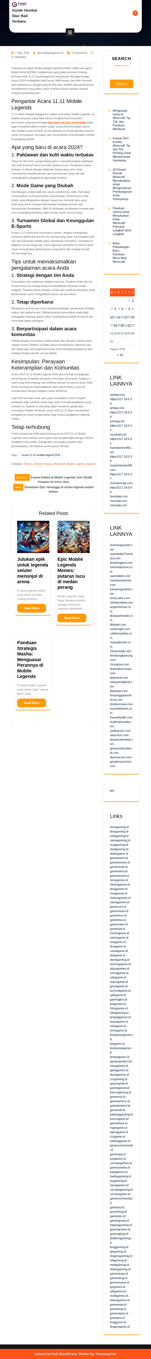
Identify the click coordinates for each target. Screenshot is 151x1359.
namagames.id (119, 902)
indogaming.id (119, 835)
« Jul (120, 354)
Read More (31, 608)
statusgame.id (119, 853)
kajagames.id (118, 1171)
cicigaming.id (118, 1079)
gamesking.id (118, 1278)
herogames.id (119, 880)
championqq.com (121, 483)
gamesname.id (119, 1282)
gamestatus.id (119, 1313)
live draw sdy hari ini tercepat (67, 122)
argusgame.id (119, 981)
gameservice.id (120, 1101)
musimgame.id (119, 933)
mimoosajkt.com (120, 651)
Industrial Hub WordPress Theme (62, 1354)
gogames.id (117, 1286)
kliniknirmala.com (121, 704)
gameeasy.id (118, 1304)
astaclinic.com (119, 735)
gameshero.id (119, 858)
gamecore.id (118, 906)
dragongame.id (120, 1326)
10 (111, 317)
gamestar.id (117, 928)
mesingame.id (119, 937)
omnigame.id (118, 1030)
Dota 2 (28, 463)
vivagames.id (118, 893)
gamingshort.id (119, 1087)
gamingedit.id (119, 1083)
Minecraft (59, 463)
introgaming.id (119, 1012)
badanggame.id (120, 1141)
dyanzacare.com (120, 757)
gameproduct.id (120, 1105)
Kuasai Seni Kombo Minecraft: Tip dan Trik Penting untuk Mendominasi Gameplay (122, 149)
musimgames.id (120, 897)
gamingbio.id (118, 999)
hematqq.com (119, 496)
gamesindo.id (119, 866)
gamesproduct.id (121, 1061)
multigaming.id (119, 1264)
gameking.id (118, 1309)
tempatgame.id (119, 1057)
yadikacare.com (120, 730)
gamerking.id (118, 1211)
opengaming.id (119, 959)
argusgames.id (119, 968)
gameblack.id (118, 1123)
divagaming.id (119, 831)
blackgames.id (119, 1074)
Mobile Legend (75, 463)
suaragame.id (119, 1021)
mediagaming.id (120, 1176)
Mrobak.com (118, 624)
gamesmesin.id (120, 862)
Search (121, 58)
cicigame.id (117, 1136)
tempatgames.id (120, 1017)
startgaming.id (119, 849)
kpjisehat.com (119, 677)
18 (115, 325)
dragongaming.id (121, 1255)
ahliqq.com (117, 408)
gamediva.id (118, 919)
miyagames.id (119, 1065)
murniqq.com (118, 500)
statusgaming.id (120, 1269)
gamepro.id (117, 1317)
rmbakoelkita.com (121, 602)
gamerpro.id (118, 1216)
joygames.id (118, 1158)
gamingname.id (120, 1229)
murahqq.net (118, 434)
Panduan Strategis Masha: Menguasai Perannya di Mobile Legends (30, 659)
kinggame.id (118, 1322)
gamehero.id (118, 915)
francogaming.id (120, 1092)
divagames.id (118, 889)
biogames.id (118, 1003)
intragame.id (118, 1026)
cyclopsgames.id (121, 1163)
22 (129, 325)
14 (125, 317)
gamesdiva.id (118, 871)
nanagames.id (119, 1185)
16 (132, 317)
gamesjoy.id (118, 1154)
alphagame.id (119, 1132)
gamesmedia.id (120, 1167)
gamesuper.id (119, 924)
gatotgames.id (119, 1070)
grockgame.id (119, 986)
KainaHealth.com (121, 717)
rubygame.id (118, 977)
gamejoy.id (117, 1207)
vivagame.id (118, 942)
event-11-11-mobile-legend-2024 (41, 455)
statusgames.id (120, 1300)
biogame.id (117, 1043)
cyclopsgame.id (120, 1194)
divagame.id (118, 946)
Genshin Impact (42, 463)
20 (122, 325)
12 (118, 317)
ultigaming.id (118, 1260)
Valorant (90, 463)
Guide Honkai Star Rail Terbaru (24, 15)
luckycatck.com (120, 598)
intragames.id (119, 1008)
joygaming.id (118, 1180)
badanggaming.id (121, 1114)
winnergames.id (120, 964)
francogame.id (119, 1118)
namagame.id (119, 950)
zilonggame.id (119, 973)
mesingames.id (120, 884)
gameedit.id (117, 1110)
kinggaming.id (119, 1247)
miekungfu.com (120, 629)
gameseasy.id (119, 1273)
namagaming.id (120, 840)
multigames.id (119, 1295)
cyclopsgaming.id (121, 1189)
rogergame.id (118, 1127)
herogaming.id (119, 827)
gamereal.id (117, 1096)
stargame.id (117, 955)
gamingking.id (119, 1233)
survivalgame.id (120, 990)
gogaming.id (118, 1251)
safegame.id (118, 995)
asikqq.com (117, 394)
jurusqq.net (117, 421)
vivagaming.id (119, 844)
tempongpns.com (121, 562)
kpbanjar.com (118, 690)
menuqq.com (118, 505)
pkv (112, 790)
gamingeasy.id (119, 1220)
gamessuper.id (119, 875)
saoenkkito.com (120, 576)
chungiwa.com (119, 664)
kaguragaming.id (121, 1225)
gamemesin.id (119, 911)
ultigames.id (118, 1291)
